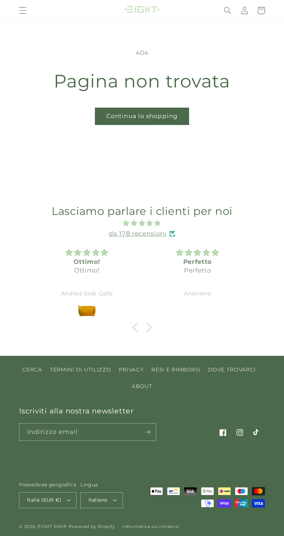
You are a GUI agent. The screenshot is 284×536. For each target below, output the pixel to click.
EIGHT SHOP (52, 526)
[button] (23, 10)
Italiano (98, 500)
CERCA (32, 369)
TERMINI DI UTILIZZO (80, 369)
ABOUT (142, 386)
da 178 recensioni (137, 233)
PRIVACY (131, 369)
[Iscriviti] (147, 432)
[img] (142, 223)
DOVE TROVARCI (232, 369)
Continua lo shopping (142, 115)
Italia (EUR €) (44, 500)
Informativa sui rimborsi (151, 526)
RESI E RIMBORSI (176, 369)
